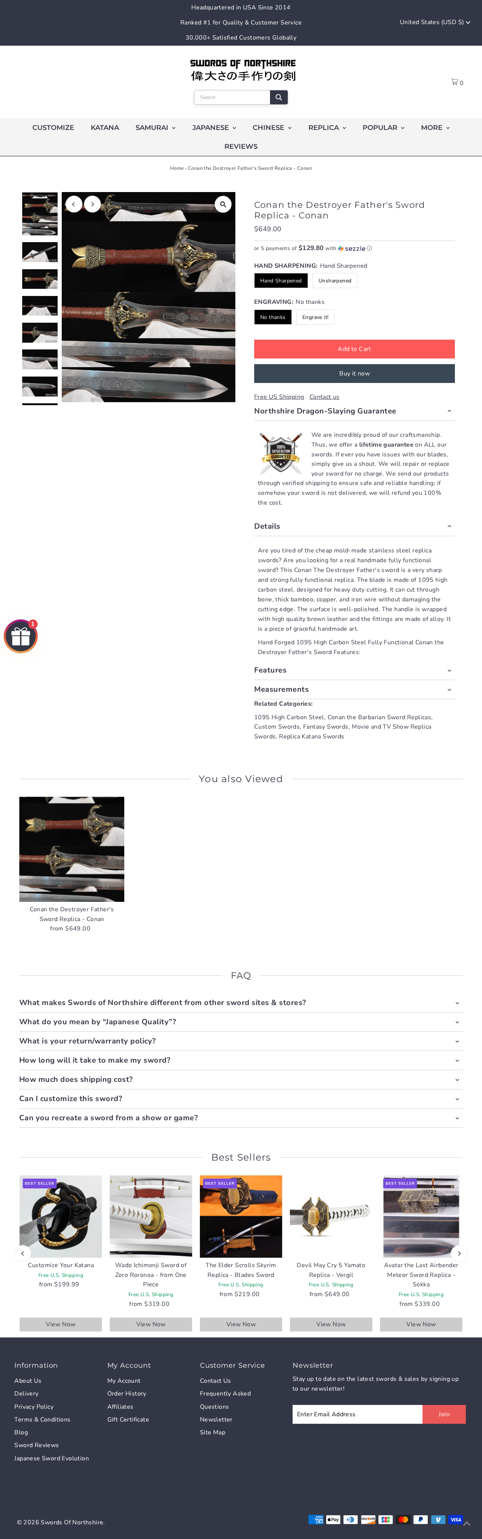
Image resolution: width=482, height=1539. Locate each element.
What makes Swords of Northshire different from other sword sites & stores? (162, 1003)
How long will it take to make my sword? (95, 1060)
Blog (21, 1432)
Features (270, 670)
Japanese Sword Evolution (51, 1458)
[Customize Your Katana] (61, 1216)
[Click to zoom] (223, 204)
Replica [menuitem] (324, 128)
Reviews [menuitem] (241, 146)
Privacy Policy (33, 1407)
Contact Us (215, 1381)
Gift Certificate (128, 1419)
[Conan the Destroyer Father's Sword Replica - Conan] (72, 849)
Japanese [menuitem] (211, 128)
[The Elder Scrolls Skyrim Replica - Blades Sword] (241, 1216)
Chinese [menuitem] (269, 128)
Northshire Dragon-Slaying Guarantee (325, 411)
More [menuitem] (432, 128)
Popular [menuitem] (381, 128)
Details (267, 526)
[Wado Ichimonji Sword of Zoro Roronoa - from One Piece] (151, 1216)
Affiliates (120, 1407)
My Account (124, 1381)
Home (177, 168)
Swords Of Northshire (72, 1522)
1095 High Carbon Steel (289, 717)
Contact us (325, 397)
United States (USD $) (433, 22)
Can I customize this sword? (70, 1099)
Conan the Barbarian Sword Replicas (380, 717)
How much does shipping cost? (76, 1079)
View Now (60, 1324)
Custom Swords (277, 727)
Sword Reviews (36, 1445)
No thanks (273, 317)
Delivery (26, 1394)
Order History (126, 1394)
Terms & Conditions (42, 1419)
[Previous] (74, 204)
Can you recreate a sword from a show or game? (108, 1118)
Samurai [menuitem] (153, 128)
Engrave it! (315, 317)
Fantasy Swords (326, 727)
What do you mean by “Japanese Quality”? (97, 1022)
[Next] (92, 204)
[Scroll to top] (466, 1523)
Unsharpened (335, 280)
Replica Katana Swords (311, 736)
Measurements (281, 689)
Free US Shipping (279, 397)
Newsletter (216, 1419)
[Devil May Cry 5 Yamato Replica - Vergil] (331, 1216)
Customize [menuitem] (53, 128)
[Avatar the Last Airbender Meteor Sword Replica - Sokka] (421, 1216)
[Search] (279, 97)
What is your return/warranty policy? (87, 1041)
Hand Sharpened (281, 280)
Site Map (212, 1432)
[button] (354, 248)
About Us (27, 1381)
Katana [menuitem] (105, 128)
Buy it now (354, 373)
